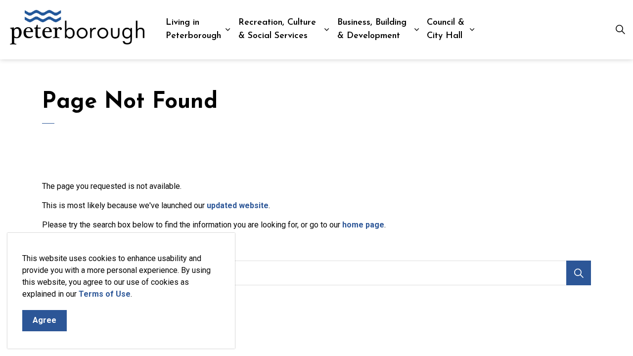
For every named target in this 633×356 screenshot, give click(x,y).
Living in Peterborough (193, 29)
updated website (238, 205)
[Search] (578, 273)
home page (363, 224)
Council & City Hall (445, 29)
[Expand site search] (620, 29)
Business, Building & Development (372, 29)
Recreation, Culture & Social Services (277, 29)
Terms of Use (105, 294)
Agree (44, 320)
